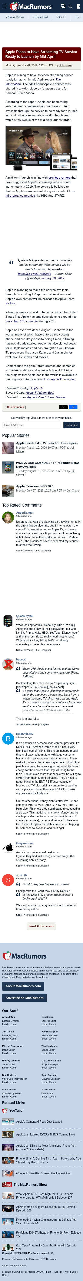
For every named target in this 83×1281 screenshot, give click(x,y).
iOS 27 (61, 17)
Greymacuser (25, 843)
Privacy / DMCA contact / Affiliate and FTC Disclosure (29, 1259)
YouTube (15, 1110)
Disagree (45, 550)
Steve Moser (9, 1089)
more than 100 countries (22, 321)
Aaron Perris (48, 1089)
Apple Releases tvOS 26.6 (34, 486)
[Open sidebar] (78, 7)
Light (74, 1271)
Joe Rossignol (50, 1031)
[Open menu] (4, 6)
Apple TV (37, 388)
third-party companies (20, 195)
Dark (4, 1275)
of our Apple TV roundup (59, 379)
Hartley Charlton (11, 1060)
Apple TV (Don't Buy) (40, 392)
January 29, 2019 (52, 278)
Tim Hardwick (49, 1046)
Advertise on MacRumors (24, 998)
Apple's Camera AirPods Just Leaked (39, 1121)
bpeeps (21, 659)
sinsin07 (21, 875)
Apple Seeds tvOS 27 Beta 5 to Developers (47, 443)
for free (10, 303)
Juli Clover (65, 65)
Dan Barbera (9, 1075)
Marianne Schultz (51, 1060)
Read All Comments (41, 926)
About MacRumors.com (23, 986)
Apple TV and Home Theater (46, 397)
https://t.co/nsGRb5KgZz (34, 273)
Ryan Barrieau (49, 1075)
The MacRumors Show (30, 1184)
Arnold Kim (8, 1017)
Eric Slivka (47, 1017)
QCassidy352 (24, 616)
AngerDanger (24, 512)
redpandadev (24, 733)
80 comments (15, 407)
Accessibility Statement (14, 1265)
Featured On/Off (11, 1271)
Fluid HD (57, 1271)
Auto (67, 1271)
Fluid (48, 1271)
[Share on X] (63, 407)
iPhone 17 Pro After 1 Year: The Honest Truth (44, 1173)
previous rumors (59, 177)
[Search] (72, 6)
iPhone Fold (40, 17)
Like (36, 550)
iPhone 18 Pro (15, 17)
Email (5, 1024)
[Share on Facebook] (73, 407)
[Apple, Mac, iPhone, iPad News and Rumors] (30, 11)
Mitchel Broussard (12, 1046)
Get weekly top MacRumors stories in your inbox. (41, 417)
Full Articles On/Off (33, 1271)
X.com (13, 1024)
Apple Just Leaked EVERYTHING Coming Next (45, 1134)
